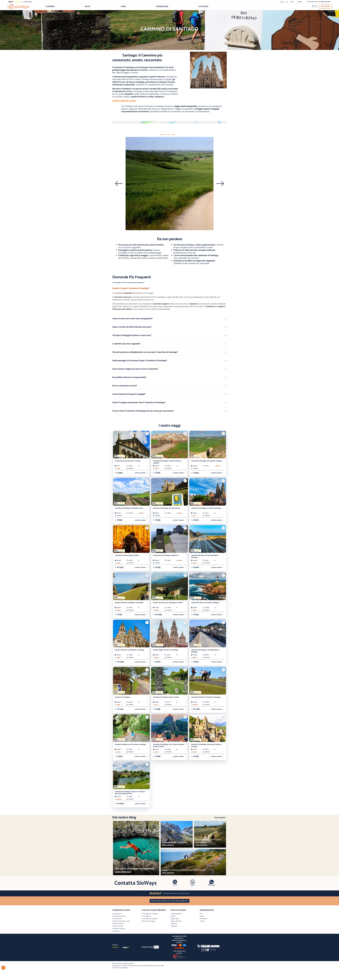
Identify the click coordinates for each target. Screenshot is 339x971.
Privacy (202, 916)
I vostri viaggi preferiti (153, 910)
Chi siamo (203, 6)
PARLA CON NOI (325, 7)
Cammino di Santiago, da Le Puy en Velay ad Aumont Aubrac (168, 745)
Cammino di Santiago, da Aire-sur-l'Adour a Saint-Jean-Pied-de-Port (130, 792)
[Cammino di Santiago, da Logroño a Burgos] (207, 444)
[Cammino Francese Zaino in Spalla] (131, 539)
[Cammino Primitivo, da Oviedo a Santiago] (207, 681)
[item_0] (163, 135)
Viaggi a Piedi (175, 918)
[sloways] (18, 6)
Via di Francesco (117, 918)
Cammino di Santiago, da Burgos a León (129, 508)
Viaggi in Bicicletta (176, 921)
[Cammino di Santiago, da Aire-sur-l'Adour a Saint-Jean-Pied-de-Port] (131, 775)
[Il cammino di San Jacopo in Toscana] (131, 444)
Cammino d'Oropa (117, 926)
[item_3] (171, 135)
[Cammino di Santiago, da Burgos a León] (131, 492)
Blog (292, 2)
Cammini (173, 916)
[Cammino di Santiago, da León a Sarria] (169, 492)
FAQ (201, 914)
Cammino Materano (118, 923)
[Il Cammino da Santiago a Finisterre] (169, 539)
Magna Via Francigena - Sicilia (121, 921)
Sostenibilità (203, 918)
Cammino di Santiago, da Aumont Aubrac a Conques (206, 745)
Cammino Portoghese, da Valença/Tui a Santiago (205, 651)
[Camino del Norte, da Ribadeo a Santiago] (131, 633)
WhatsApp (211, 885)
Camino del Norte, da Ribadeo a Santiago (129, 650)
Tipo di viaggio (178, 910)
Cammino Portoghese (122, 697)
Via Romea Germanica (118, 916)
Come (123, 6)
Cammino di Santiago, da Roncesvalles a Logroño (167, 462)
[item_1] (166, 135)
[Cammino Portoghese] (131, 681)
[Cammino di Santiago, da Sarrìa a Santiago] (207, 492)
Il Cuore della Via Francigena (149, 914)
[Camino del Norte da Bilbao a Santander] (131, 586)
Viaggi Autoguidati (176, 914)
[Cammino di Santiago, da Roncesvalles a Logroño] (169, 444)
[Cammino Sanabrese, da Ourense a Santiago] (131, 728)
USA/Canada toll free (318, 2)
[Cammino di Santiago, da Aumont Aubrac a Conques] (207, 728)
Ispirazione (162, 6)
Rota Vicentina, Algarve (148, 921)
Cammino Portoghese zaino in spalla (166, 697)
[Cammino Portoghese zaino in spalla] (169, 681)
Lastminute (174, 923)
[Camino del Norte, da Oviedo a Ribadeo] (207, 586)
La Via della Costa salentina (149, 918)
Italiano (300, 2)
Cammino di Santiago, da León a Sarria (166, 508)
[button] (169, 289)
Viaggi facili (174, 926)
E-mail (175, 885)
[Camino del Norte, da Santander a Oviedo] (169, 586)
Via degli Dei (116, 931)
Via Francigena (116, 914)
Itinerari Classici (121, 910)
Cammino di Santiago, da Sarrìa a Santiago (206, 508)
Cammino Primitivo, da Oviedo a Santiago (206, 697)
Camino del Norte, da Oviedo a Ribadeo (205, 602)
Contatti (202, 921)
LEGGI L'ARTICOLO (123, 871)
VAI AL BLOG (219, 817)
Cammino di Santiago (118, 928)
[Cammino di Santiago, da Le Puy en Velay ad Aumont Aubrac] (169, 728)
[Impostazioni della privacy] (3, 968)
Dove (88, 6)
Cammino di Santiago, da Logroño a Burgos (206, 461)
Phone (193, 885)
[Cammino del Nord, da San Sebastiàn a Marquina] (207, 539)
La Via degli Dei (146, 916)
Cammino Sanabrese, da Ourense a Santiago (130, 744)
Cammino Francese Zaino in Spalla (127, 555)
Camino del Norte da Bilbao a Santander (129, 602)
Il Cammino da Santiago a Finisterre (165, 555)
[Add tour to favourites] (147, 433)
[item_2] (168, 135)
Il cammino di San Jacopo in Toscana (127, 461)
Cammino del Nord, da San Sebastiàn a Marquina (204, 556)
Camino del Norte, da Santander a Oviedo (168, 602)
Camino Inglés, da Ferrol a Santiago (165, 650)
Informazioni (207, 910)
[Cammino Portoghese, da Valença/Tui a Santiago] (207, 633)
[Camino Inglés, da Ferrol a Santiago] (169, 633)
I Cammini (50, 6)
